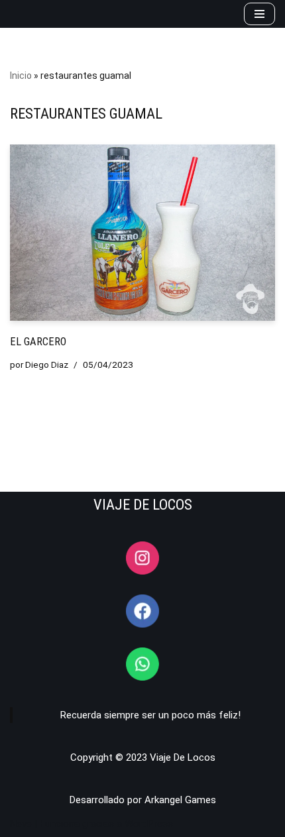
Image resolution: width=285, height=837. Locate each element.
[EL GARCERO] (142, 232)
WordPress (149, 824)
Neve (21, 824)
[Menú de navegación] (259, 14)
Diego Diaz (46, 364)
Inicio (21, 75)
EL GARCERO (38, 341)
